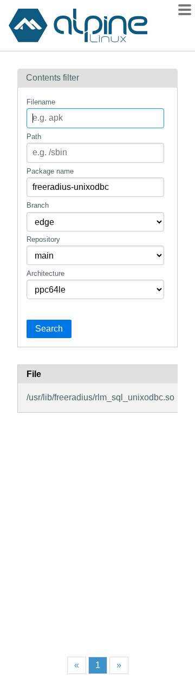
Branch (38, 205)
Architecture (45, 273)
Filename (41, 102)
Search (49, 328)
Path (34, 137)
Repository (43, 239)
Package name (50, 171)
